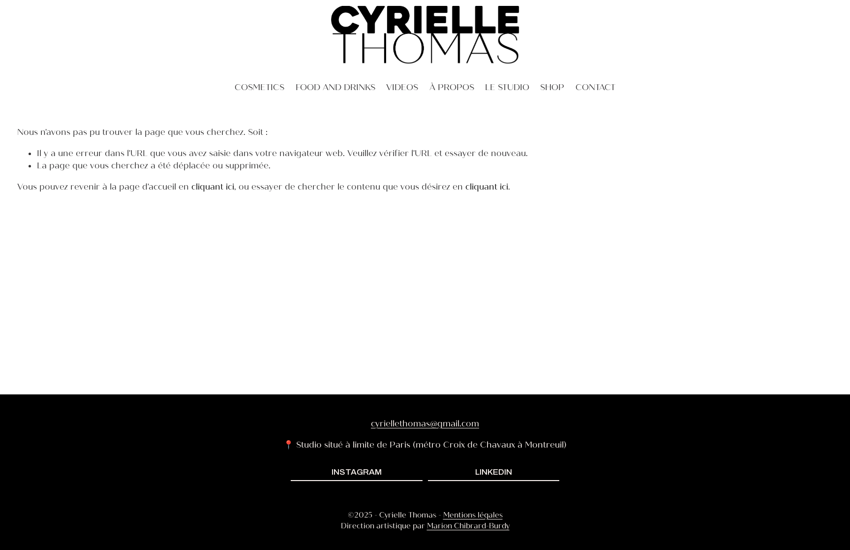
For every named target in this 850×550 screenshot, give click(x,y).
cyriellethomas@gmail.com (425, 424)
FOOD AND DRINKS (335, 87)
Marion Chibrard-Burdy (468, 525)
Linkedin (493, 472)
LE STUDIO (507, 87)
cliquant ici (212, 187)
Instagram (357, 472)
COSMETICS (259, 87)
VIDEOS (402, 87)
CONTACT (595, 87)
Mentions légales (473, 515)
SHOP (552, 87)
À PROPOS (451, 87)
